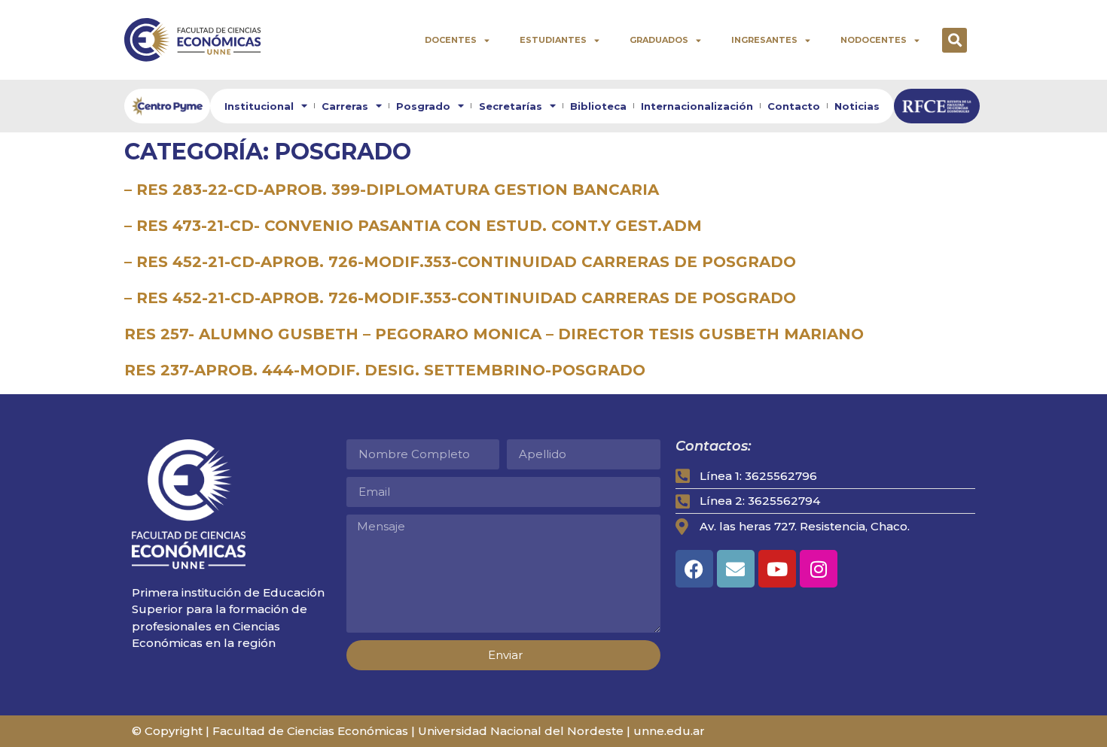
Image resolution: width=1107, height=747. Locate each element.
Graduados (659, 40)
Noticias (857, 106)
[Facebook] (694, 569)
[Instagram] (818, 569)
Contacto (793, 106)
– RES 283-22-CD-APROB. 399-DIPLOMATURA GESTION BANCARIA (391, 190)
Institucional (259, 106)
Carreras (345, 106)
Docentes (451, 40)
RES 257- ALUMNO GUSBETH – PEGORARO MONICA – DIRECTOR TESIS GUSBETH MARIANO (494, 334)
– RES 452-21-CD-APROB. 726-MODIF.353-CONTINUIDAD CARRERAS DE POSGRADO (460, 262)
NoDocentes (873, 40)
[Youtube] (777, 569)
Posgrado (423, 106)
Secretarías (510, 106)
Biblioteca (598, 106)
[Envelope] (736, 569)
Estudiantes (553, 40)
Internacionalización (697, 106)
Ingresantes (764, 40)
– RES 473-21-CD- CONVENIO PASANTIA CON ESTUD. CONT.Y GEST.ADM (413, 226)
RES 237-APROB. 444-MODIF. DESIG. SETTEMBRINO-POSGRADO (384, 370)
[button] (954, 40)
